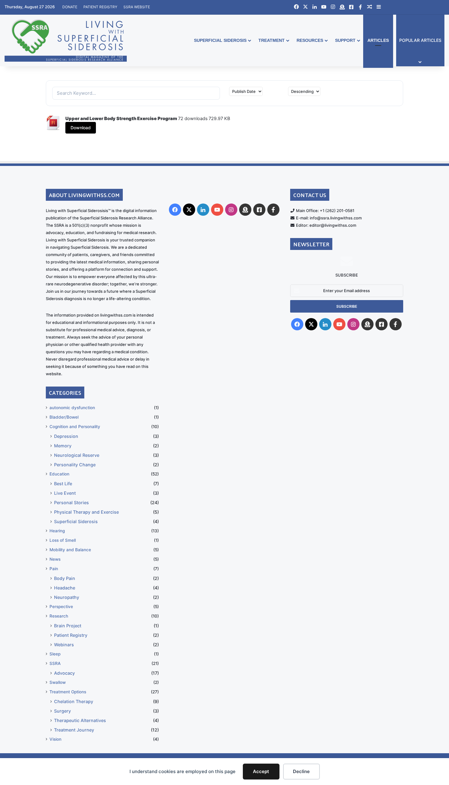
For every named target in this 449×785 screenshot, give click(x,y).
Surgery (62, 710)
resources (310, 40)
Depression (66, 436)
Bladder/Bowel (63, 417)
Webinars (64, 644)
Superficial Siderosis (76, 521)
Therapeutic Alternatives (80, 720)
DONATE (69, 7)
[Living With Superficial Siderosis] (66, 40)
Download (81, 127)
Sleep (54, 653)
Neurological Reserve (76, 455)
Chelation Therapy (73, 701)
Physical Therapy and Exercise (86, 512)
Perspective (61, 606)
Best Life (63, 483)
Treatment (271, 40)
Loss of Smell (62, 540)
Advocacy (64, 673)
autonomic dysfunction (72, 407)
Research (58, 616)
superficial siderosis (220, 40)
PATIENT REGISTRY (100, 7)
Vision (55, 739)
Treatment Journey (74, 729)
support (345, 40)
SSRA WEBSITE (136, 7)
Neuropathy (66, 597)
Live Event (65, 493)
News (54, 559)
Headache (64, 587)
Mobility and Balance (70, 549)
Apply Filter (372, 92)
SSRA (55, 663)
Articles (378, 40)
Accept (261, 771)
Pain (53, 568)
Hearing (57, 530)
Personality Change (75, 464)
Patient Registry (70, 635)
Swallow (57, 682)
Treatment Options (67, 691)
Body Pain (64, 578)
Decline (301, 771)
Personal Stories (71, 502)
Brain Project (67, 625)
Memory (62, 445)
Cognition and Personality (74, 426)
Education (59, 473)
